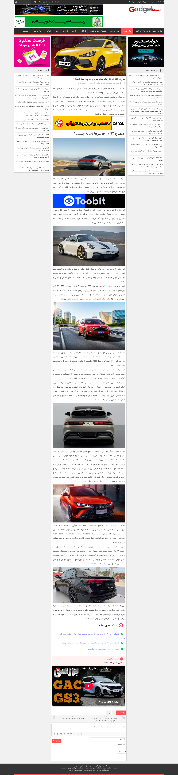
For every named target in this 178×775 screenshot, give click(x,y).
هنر (56, 31)
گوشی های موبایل (143, 31)
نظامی (48, 31)
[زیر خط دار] (61, 734)
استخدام (127, 2)
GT (114, 713)
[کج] (57, 734)
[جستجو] (16, 2)
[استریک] (64, 734)
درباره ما (161, 2)
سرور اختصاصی (91, 770)
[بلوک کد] (78, 734)
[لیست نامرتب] (71, 734)
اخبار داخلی (38, 31)
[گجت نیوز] (145, 13)
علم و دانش (114, 31)
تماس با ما (152, 2)
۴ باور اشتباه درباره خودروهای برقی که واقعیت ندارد (33, 102)
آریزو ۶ (103, 109)
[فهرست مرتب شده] (68, 734)
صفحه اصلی (157, 31)
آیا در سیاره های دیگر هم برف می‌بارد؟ (72, 718)
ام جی (108, 713)
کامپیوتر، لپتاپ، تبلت (98, 31)
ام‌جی (110, 109)
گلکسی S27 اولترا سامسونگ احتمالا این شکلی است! (33, 124)
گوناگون (83, 31)
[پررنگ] (54, 734)
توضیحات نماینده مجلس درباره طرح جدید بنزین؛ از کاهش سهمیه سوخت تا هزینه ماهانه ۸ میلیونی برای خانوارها (147, 111)
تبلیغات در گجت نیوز (139, 2)
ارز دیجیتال (26, 31)
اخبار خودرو (127, 31)
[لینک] (81, 734)
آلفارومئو (102, 286)
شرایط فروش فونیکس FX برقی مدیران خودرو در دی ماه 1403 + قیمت (105, 719)
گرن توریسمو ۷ (79, 559)
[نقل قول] (74, 734)
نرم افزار (65, 31)
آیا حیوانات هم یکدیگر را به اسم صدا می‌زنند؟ (35, 120)
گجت (74, 31)
